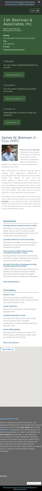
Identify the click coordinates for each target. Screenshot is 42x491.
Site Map (3, 476)
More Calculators (11, 343)
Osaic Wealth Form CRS (9, 419)
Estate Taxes (8, 295)
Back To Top (33, 483)
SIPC (7, 430)
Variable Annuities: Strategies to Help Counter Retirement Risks (20, 265)
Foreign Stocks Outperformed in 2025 (19, 225)
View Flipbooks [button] (13, 75)
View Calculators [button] (13, 99)
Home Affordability (11, 329)
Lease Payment (10, 306)
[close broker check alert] (39, 2)
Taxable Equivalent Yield (14, 315)
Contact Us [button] (11, 123)
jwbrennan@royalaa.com (14, 50)
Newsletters (9, 221)
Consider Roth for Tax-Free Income (18, 239)
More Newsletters (11, 282)
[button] (35, 11)
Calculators (9, 290)
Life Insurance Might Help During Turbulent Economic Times (18, 252)
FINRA (2, 430)
